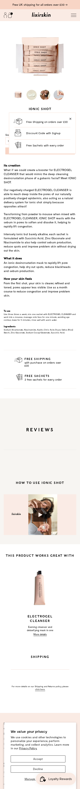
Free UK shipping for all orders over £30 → (40, 4)
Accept (38, 759)
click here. (40, 689)
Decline (38, 769)
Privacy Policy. (28, 748)
